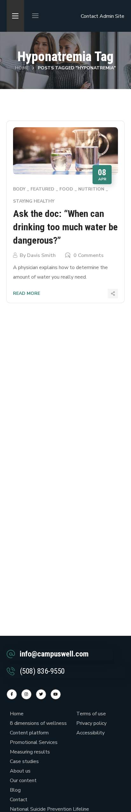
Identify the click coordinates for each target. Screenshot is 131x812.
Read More (26, 293)
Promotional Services (34, 742)
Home (22, 68)
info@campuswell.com (54, 653)
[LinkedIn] (41, 694)
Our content (23, 780)
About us (20, 770)
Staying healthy (33, 201)
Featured (42, 189)
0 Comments (88, 255)
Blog (15, 790)
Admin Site (112, 16)
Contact (89, 16)
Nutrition (91, 189)
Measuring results (30, 751)
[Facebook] (12, 694)
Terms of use (91, 713)
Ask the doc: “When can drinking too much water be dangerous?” (65, 227)
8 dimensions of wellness (38, 723)
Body (19, 189)
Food (66, 189)
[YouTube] (56, 694)
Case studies (24, 761)
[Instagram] (26, 694)
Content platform (29, 732)
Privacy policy (91, 723)
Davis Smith (41, 255)
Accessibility (90, 732)
